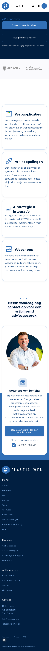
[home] (20, 6)
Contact (5, 500)
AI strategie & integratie (12, 556)
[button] (44, 6)
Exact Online (8, 576)
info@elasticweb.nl (10, 619)
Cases (5, 485)
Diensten (6, 490)
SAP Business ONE (11, 581)
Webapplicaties (9, 546)
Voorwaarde (6, 637)
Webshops (7, 560)
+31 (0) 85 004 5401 (11, 624)
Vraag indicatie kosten (24, 37)
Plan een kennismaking (24, 25)
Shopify (5, 585)
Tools (4, 505)
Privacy (16, 637)
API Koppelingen (10, 551)
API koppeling (11, 19)
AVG (24, 637)
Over (4, 495)
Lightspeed (7, 590)
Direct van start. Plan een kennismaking (24, 431)
